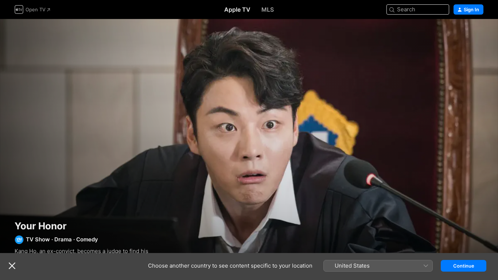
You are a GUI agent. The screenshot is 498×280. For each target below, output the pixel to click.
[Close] (12, 265)
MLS (267, 9)
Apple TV (237, 9)
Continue (463, 266)
